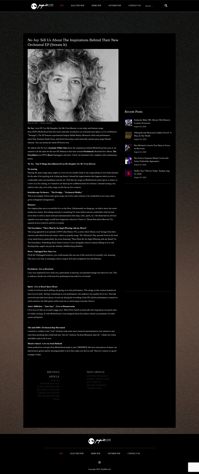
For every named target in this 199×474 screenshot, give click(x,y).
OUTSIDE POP (115, 5)
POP (62, 5)
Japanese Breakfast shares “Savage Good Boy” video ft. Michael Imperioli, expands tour (98, 382)
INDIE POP (96, 5)
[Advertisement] (99, 23)
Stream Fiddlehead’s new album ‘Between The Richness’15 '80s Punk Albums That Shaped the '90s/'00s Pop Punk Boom (48, 389)
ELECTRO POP (77, 5)
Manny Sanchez (46, 123)
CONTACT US (134, 5)
